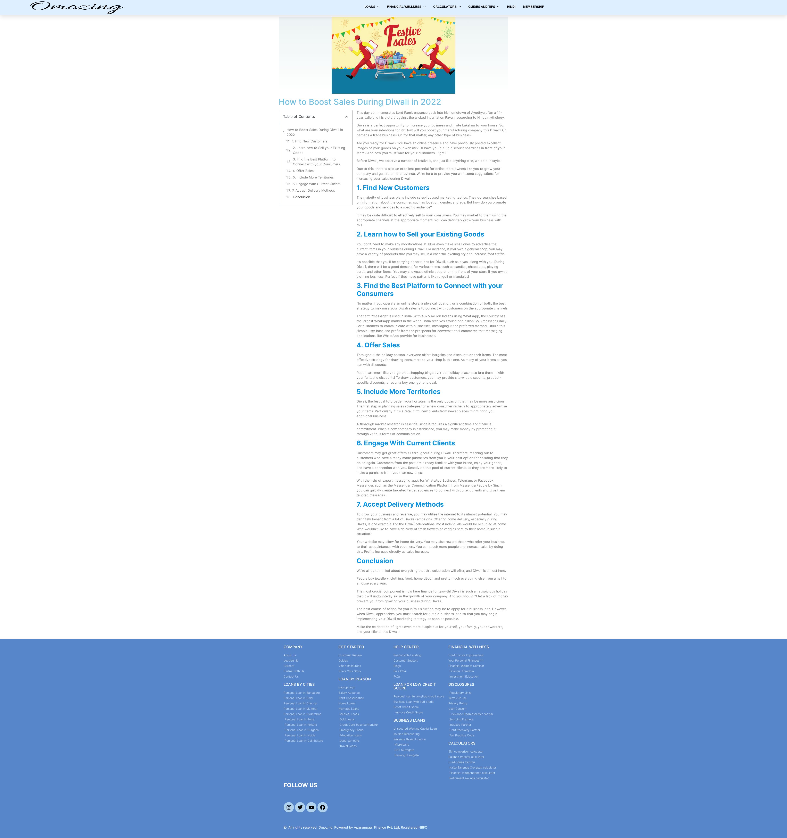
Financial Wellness (404, 6)
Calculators (445, 6)
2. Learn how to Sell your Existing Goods (319, 150)
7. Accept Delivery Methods (313, 190)
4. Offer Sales (303, 171)
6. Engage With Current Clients (316, 184)
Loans (369, 6)
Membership (533, 6)
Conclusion (301, 197)
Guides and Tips (481, 6)
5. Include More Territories (313, 177)
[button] (346, 116)
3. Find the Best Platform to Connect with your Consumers (316, 161)
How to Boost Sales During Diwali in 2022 (315, 132)
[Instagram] (289, 807)
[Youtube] (311, 807)
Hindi (511, 6)
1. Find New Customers (309, 141)
